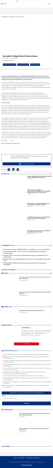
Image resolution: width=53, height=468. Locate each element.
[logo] (26, 3)
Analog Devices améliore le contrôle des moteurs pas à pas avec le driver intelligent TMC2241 (27, 382)
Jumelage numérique (23, 64)
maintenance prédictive (10, 64)
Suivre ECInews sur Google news (10, 143)
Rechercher (22, 457)
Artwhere (29, 465)
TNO (12, 140)
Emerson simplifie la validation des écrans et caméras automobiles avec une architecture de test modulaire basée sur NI (25, 372)
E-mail (3, 395)
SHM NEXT (4, 140)
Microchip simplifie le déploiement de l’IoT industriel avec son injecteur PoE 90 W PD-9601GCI (26, 386)
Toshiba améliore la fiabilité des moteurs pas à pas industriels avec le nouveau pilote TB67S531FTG (27, 365)
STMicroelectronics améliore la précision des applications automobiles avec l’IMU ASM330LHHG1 (26, 378)
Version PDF (26, 343)
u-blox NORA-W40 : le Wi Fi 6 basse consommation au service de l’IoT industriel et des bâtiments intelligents (27, 369)
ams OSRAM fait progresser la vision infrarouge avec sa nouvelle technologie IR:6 (26, 354)
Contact (15, 457)
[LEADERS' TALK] (51, 306)
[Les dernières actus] (51, 245)
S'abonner (26, 403)
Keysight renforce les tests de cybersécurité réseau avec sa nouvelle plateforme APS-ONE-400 (26, 357)
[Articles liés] (51, 174)
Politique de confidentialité (33, 457)
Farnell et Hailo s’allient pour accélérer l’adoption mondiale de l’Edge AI (24, 376)
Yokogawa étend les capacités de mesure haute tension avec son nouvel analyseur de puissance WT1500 (27, 361)
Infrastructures (35, 64)
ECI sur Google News (27, 163)
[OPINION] (51, 273)
